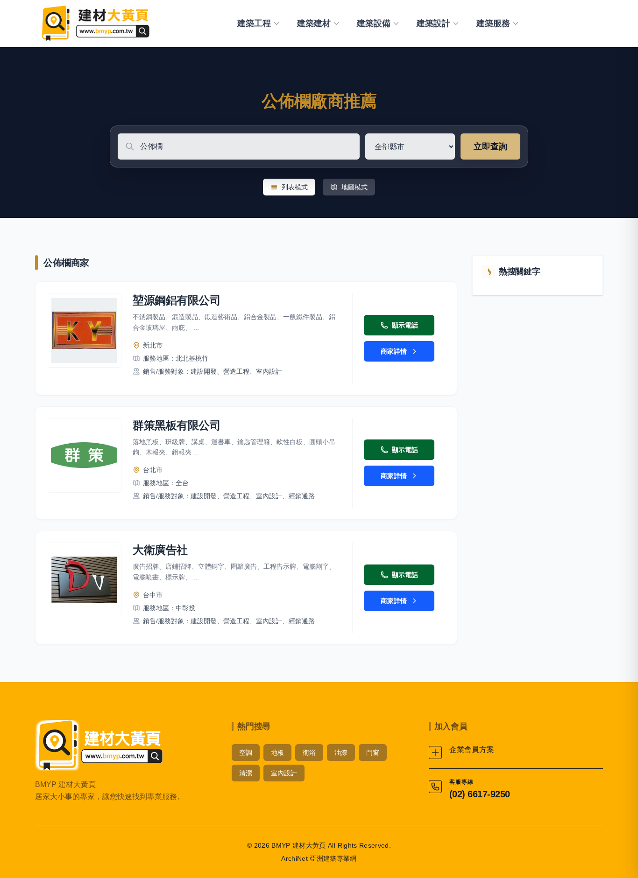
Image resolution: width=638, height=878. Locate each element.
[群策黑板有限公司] (84, 455)
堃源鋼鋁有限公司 (176, 300)
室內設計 (284, 773)
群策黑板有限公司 (176, 425)
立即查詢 (490, 146)
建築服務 (493, 23)
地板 (277, 752)
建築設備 (373, 23)
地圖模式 (354, 187)
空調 (245, 752)
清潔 (245, 773)
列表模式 (295, 187)
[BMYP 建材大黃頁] (94, 23)
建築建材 (314, 23)
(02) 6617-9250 (479, 794)
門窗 (372, 752)
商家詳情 (394, 351)
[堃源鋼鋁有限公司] (84, 330)
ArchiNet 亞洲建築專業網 (319, 858)
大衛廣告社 (160, 550)
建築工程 (254, 23)
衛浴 (309, 752)
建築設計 (433, 23)
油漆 (340, 752)
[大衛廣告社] (84, 580)
